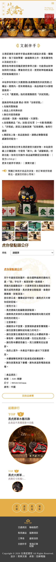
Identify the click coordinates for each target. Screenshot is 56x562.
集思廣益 (22, 533)
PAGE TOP (28, 521)
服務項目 (33, 533)
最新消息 (33, 538)
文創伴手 (22, 544)
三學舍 (21, 538)
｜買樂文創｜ (30, 163)
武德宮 (13, 8)
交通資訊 (22, 527)
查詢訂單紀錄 (33, 545)
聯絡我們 (33, 527)
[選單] (52, 3)
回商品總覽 (28, 396)
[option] (31, 172)
